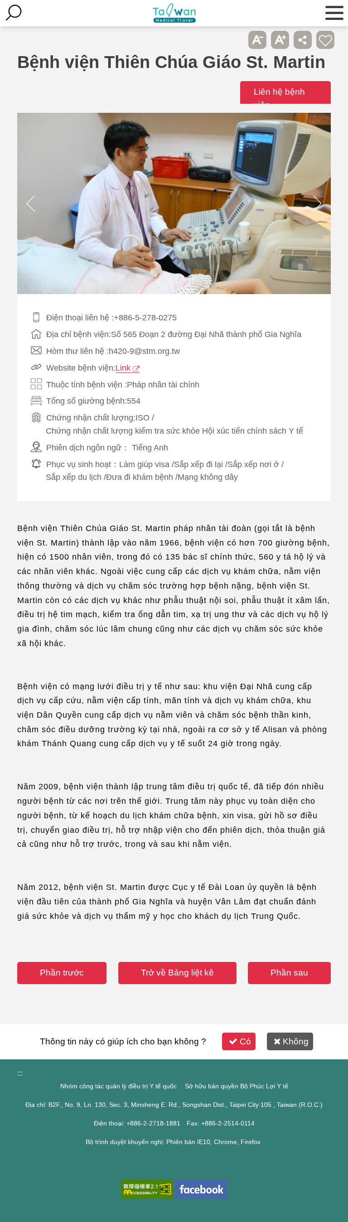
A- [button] (257, 40)
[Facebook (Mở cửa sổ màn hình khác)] (201, 1189)
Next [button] (317, 204)
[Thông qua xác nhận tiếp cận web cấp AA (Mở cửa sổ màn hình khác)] (147, 1189)
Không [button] (296, 1041)
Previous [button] (30, 204)
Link (123, 367)
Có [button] (245, 1041)
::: (20, 1073)
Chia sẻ (303, 40)
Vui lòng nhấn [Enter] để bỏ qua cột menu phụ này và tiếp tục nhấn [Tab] (235, 40)
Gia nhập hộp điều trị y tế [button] (325, 40)
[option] (174, 203)
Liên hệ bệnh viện (279, 98)
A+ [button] (280, 40)
